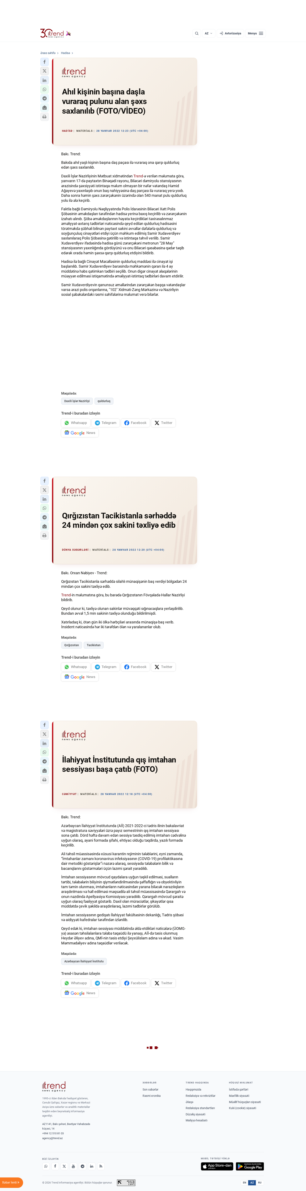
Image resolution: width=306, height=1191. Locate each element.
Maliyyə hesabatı (196, 1120)
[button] (45, 62)
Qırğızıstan (71, 645)
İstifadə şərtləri (238, 1089)
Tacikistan (94, 645)
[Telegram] (82, 1166)
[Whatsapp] (46, 1166)
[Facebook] (55, 1166)
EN (244, 1182)
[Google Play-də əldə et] (250, 1166)
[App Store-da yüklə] (217, 1166)
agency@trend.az (52, 1138)
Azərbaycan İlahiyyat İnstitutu (84, 961)
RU (260, 1182)
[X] (64, 1166)
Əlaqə (189, 1102)
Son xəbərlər (150, 1089)
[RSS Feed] (101, 1166)
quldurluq (104, 401)
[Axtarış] (197, 33)
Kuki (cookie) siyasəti (242, 1108)
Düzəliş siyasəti (195, 1114)
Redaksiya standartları (200, 1108)
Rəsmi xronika (152, 1095)
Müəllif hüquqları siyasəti (245, 1102)
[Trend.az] (55, 33)
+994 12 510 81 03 (53, 1133)
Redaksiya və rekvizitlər (200, 1095)
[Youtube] (73, 1166)
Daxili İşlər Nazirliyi (77, 401)
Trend (138, 176)
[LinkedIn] (92, 1166)
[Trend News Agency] (54, 1086)
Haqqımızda (193, 1089)
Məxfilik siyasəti (239, 1095)
